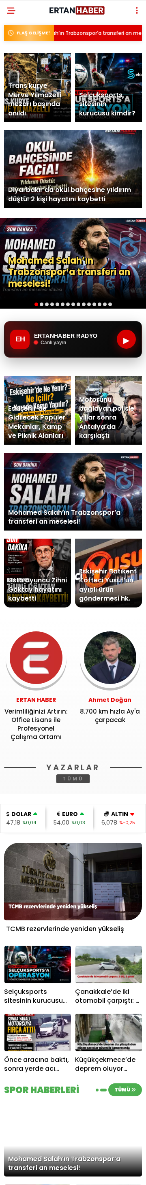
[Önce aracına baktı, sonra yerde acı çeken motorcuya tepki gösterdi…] (37, 1032)
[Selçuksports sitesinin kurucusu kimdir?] (37, 964)
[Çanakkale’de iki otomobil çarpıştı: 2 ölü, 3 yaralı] (108, 964)
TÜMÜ (73, 778)
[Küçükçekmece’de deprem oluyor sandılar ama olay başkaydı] (108, 1032)
